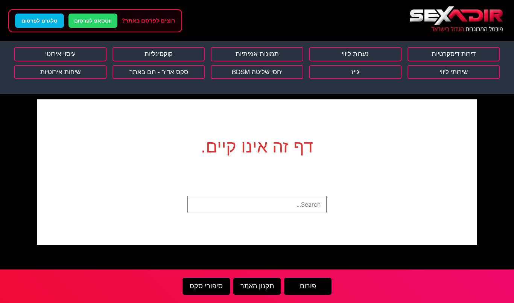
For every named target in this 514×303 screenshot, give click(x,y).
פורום (308, 286)
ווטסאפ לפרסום (93, 21)
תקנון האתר (257, 286)
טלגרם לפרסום (39, 21)
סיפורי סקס (206, 286)
